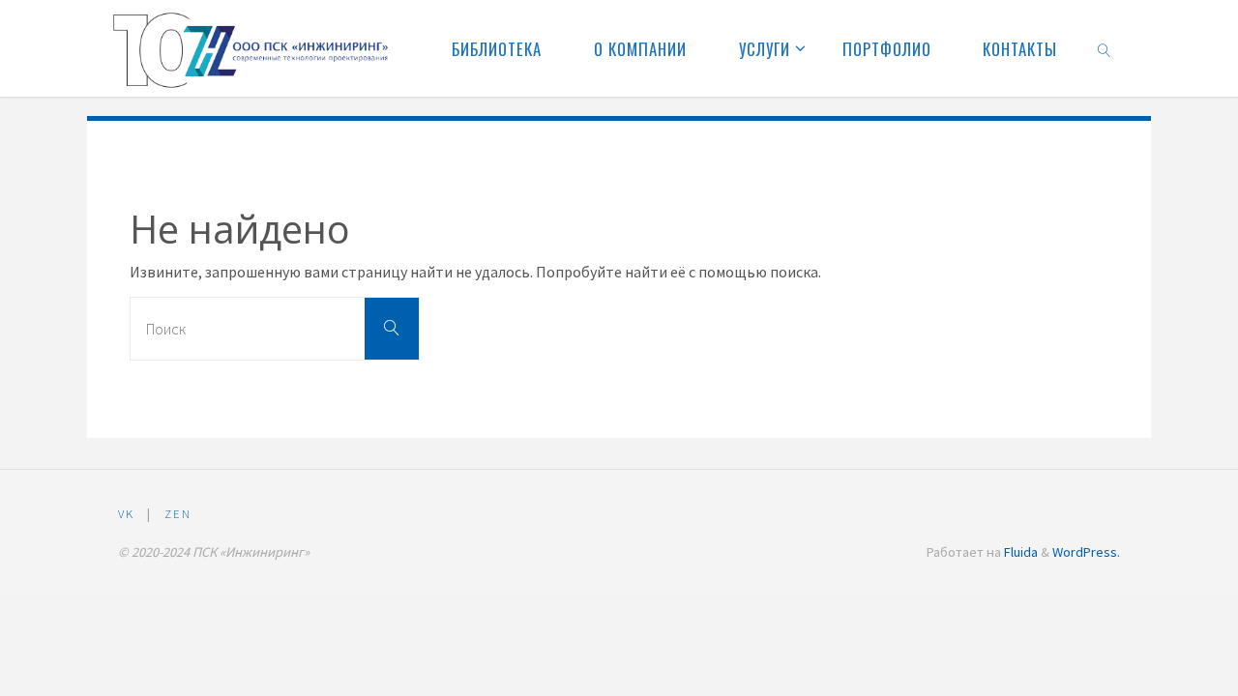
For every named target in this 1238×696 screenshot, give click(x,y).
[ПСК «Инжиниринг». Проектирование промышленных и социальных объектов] (252, 48)
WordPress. (1086, 552)
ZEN (178, 513)
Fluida (1019, 552)
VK (126, 513)
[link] (1104, 48)
